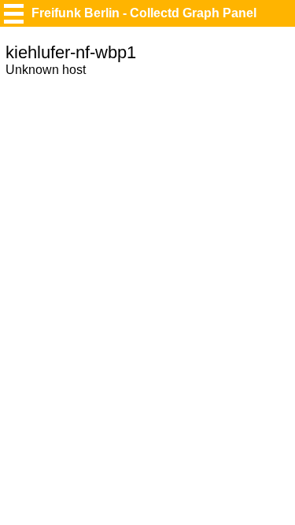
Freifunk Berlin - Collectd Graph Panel (143, 13)
